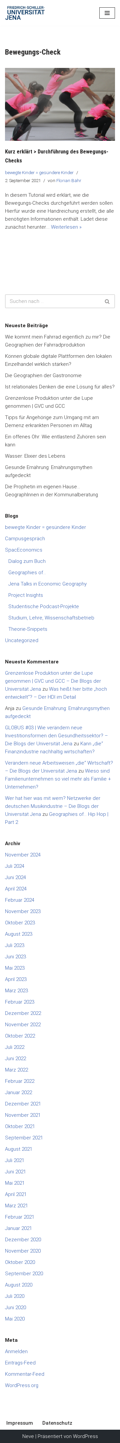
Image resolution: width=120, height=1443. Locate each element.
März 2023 (16, 991)
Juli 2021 (14, 1160)
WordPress (85, 1436)
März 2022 (16, 1070)
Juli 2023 (14, 945)
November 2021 (23, 1115)
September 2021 (24, 1138)
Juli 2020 (14, 1296)
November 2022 (23, 1025)
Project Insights (25, 595)
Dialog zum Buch (27, 561)
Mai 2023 (15, 968)
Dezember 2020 (23, 1240)
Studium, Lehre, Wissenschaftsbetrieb (51, 618)
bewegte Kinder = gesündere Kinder (39, 172)
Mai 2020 (15, 1319)
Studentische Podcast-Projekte (43, 606)
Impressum (19, 1423)
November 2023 (23, 911)
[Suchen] (107, 301)
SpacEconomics (23, 550)
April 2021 (16, 1194)
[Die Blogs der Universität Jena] (25, 13)
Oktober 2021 (20, 1126)
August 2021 (18, 1149)
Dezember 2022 (23, 1013)
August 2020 (18, 1285)
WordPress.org (21, 1385)
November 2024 (23, 855)
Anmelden (16, 1351)
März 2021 (16, 1206)
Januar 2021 (18, 1228)
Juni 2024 (15, 877)
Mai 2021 (15, 1183)
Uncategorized (21, 640)
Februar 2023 (19, 1002)
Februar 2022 (19, 1081)
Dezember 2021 (23, 1104)
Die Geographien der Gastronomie (43, 375)
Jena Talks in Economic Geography (47, 584)
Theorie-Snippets (27, 629)
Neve (28, 1436)
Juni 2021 (15, 1172)
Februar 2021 (19, 1217)
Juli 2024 (14, 866)
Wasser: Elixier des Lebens (35, 456)
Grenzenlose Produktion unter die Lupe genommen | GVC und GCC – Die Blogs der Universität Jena (53, 681)
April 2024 (16, 889)
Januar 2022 (18, 1092)
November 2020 (23, 1251)
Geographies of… (27, 573)
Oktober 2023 (20, 923)
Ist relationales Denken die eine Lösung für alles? (60, 387)
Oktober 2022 (20, 1036)
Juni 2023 (15, 957)
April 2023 (16, 979)
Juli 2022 (14, 1047)
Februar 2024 (19, 900)
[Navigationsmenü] (107, 13)
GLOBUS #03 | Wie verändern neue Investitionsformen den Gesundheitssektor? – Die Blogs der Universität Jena (56, 736)
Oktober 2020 (20, 1262)
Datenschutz (57, 1423)
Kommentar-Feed (24, 1374)
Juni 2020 (15, 1308)
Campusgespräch (25, 539)
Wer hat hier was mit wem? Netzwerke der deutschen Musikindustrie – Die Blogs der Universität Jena (52, 806)
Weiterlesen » (66, 227)
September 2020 (24, 1274)
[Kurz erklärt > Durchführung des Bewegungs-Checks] (60, 104)
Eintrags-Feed (20, 1363)
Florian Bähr (68, 180)
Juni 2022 (15, 1059)
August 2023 (18, 934)
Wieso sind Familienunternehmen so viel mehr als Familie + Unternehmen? (58, 779)
